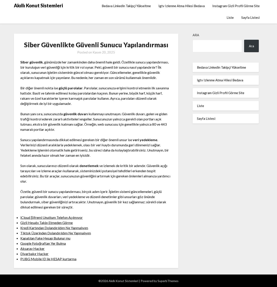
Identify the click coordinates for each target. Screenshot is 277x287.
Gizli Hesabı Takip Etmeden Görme (46, 223)
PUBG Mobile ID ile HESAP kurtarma (48, 259)
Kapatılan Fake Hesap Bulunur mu (45, 238)
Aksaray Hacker (32, 248)
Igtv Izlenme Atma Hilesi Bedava (181, 6)
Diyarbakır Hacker (34, 254)
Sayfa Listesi (250, 17)
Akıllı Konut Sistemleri (38, 5)
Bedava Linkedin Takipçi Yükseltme (126, 6)
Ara (196, 35)
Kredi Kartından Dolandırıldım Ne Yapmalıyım (54, 228)
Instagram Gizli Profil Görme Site (236, 6)
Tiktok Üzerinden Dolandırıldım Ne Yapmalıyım (55, 233)
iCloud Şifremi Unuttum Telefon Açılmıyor (51, 217)
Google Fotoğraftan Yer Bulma (43, 243)
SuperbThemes (168, 281)
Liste (230, 17)
